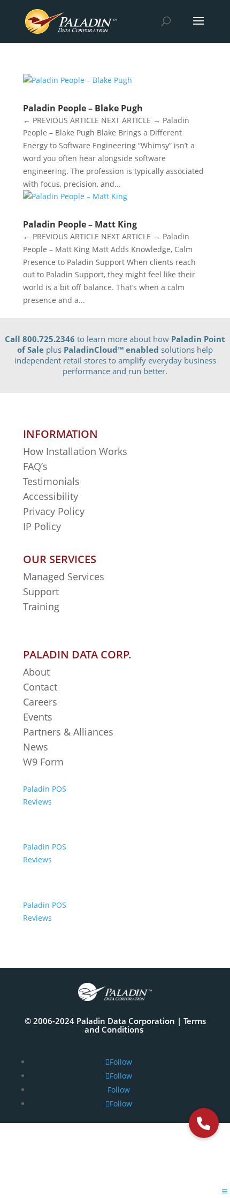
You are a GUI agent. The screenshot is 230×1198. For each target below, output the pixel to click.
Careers (40, 701)
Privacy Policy (54, 511)
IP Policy (42, 526)
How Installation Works (75, 451)
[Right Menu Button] (224, 1191)
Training (41, 606)
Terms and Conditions (145, 1025)
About (36, 671)
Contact (40, 686)
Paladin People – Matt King (80, 224)
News (35, 746)
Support (41, 591)
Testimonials (51, 481)
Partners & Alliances (68, 731)
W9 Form (43, 761)
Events (37, 716)
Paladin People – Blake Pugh (83, 108)
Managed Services (63, 576)
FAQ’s (35, 466)
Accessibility (52, 496)
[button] (204, 1123)
